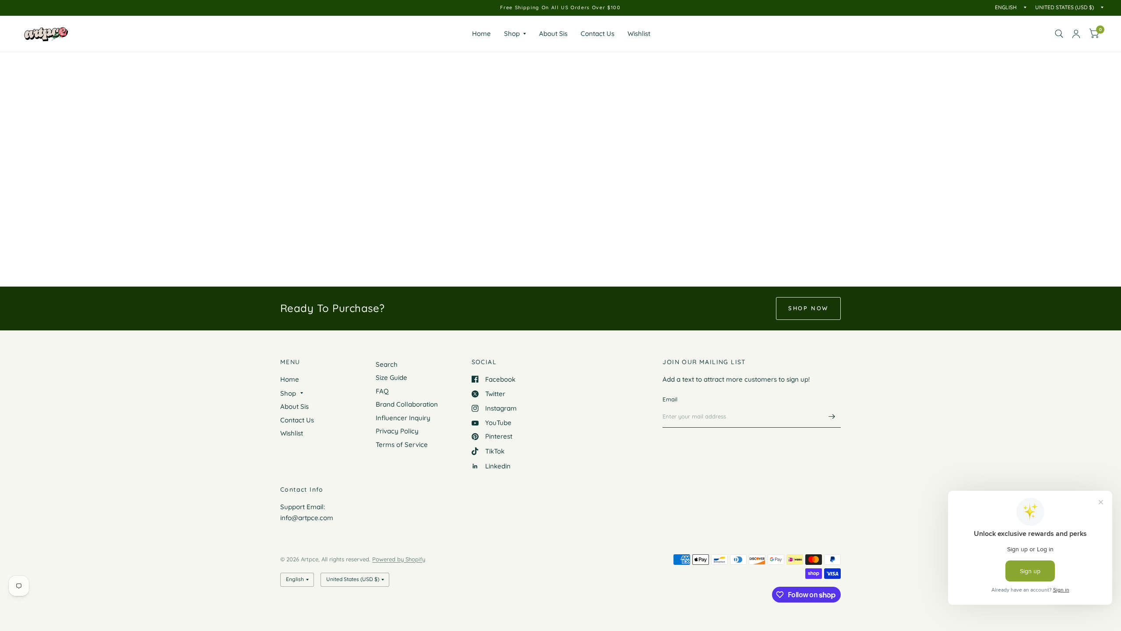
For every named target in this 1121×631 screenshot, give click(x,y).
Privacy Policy (397, 431)
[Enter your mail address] (832, 416)
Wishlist (638, 33)
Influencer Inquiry (403, 418)
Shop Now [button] (808, 308)
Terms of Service (402, 444)
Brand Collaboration (407, 404)
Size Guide (391, 377)
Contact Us (597, 33)
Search (387, 364)
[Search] (1059, 34)
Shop (512, 33)
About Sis (553, 33)
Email (670, 399)
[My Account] (1076, 34)
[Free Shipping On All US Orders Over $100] (560, 8)
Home (481, 33)
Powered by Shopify (398, 559)
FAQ (382, 391)
